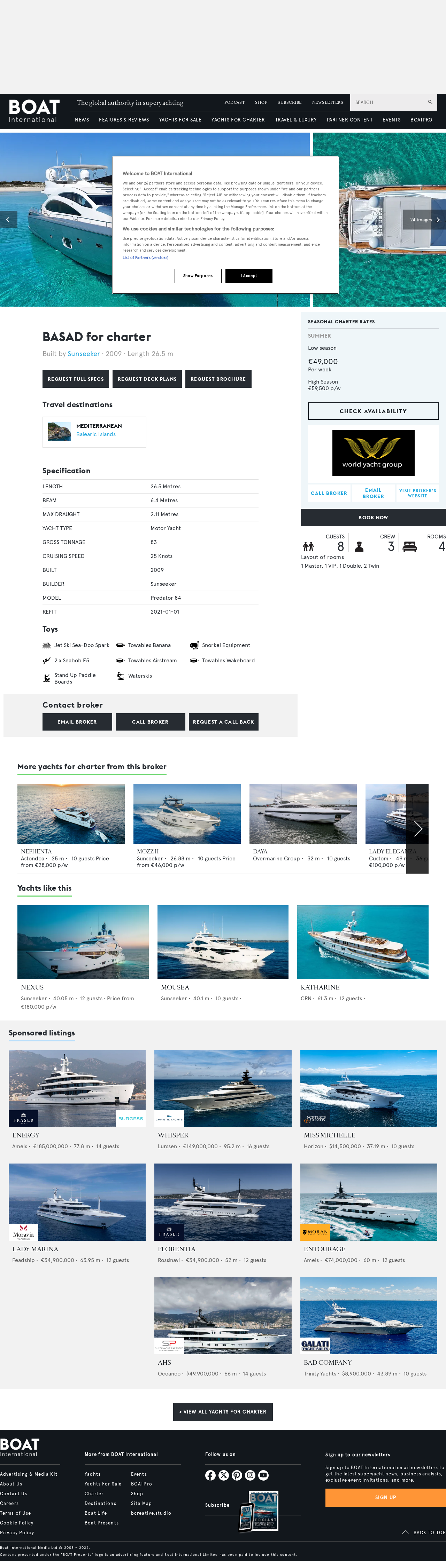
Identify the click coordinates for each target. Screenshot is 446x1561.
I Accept (249, 275)
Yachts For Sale (103, 1484)
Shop (137, 1494)
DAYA (260, 851)
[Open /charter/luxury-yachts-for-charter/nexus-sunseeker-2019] (83, 942)
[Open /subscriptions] (252, 1513)
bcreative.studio (151, 1513)
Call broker (150, 722)
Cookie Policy (17, 1523)
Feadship (23, 1260)
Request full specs (76, 379)
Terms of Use (15, 1513)
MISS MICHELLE (329, 1135)
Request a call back (223, 722)
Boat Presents (102, 1523)
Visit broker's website (417, 493)
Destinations (100, 1503)
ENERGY (25, 1135)
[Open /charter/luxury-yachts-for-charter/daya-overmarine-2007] (303, 814)
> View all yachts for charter (223, 1412)
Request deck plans (147, 379)
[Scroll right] (417, 829)
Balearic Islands (96, 434)
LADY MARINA (35, 1249)
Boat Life (96, 1513)
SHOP (261, 102)
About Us (11, 1484)
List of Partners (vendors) (145, 257)
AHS (164, 1362)
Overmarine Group (276, 858)
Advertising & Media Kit (28, 1474)
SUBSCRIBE (289, 102)
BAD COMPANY (328, 1362)
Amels (19, 1146)
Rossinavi (169, 1260)
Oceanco (169, 1373)
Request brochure (218, 379)
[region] (225, 225)
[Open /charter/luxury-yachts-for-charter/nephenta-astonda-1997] (71, 814)
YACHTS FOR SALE (180, 120)
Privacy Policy (17, 1533)
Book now (373, 518)
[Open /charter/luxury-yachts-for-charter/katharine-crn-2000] (363, 942)
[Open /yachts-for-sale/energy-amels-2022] (77, 1088)
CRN (306, 998)
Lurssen (167, 1146)
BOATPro (141, 1484)
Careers (9, 1503)
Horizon (313, 1146)
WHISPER (173, 1135)
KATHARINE (320, 987)
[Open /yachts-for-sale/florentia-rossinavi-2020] (222, 1202)
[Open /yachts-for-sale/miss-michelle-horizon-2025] (368, 1088)
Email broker (77, 722)
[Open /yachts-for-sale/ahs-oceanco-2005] (222, 1315)
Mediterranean (99, 425)
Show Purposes (198, 275)
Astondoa (32, 858)
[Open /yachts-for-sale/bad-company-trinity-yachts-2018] (368, 1315)
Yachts (93, 1474)
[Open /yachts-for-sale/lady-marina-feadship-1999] (77, 1202)
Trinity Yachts (320, 1373)
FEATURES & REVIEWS (124, 120)
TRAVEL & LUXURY (296, 120)
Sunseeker (84, 353)
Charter (94, 1494)
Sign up (385, 1497)
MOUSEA (175, 987)
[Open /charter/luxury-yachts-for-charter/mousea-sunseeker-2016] (223, 942)
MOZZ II (148, 851)
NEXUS (32, 987)
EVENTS (391, 120)
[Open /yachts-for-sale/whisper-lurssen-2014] (222, 1088)
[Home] (39, 111)
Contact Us (13, 1494)
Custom (379, 858)
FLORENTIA (176, 1249)
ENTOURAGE (325, 1249)
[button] (8, 219)
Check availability (373, 411)
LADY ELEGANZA (393, 851)
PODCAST (234, 102)
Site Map (141, 1503)
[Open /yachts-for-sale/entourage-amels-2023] (368, 1202)
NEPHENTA (36, 851)
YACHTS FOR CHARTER (238, 120)
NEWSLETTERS (327, 102)
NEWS (82, 120)
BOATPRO (421, 120)
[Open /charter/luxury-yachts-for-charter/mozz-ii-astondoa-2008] (187, 814)
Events (139, 1474)
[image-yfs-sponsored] (23, 1125)
